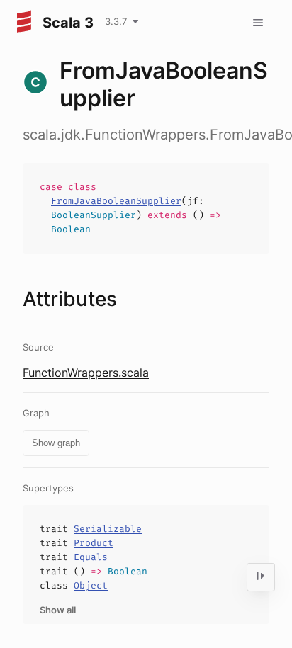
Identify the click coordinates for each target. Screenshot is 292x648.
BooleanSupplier (93, 215)
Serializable (108, 529)
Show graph (56, 443)
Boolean (71, 229)
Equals (91, 557)
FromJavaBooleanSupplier (116, 201)
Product (93, 543)
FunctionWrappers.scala (86, 372)
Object (91, 585)
